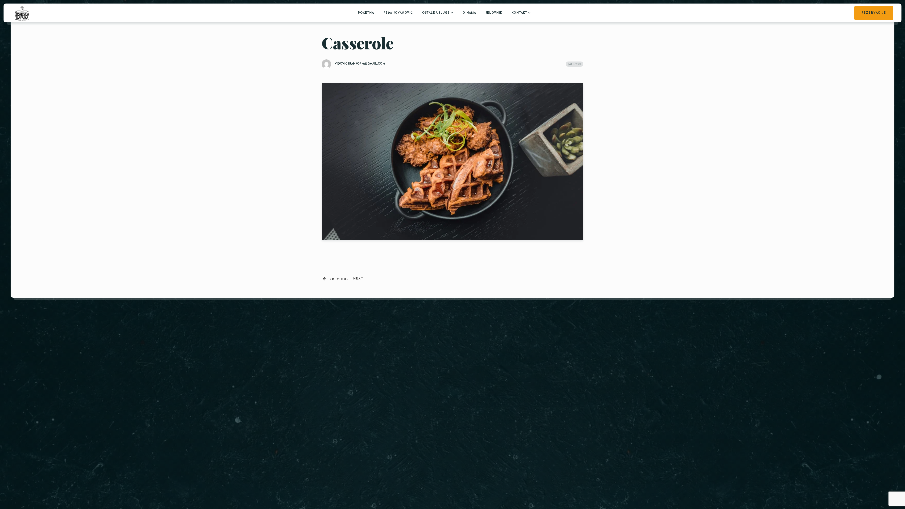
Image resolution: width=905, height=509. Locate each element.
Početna (366, 13)
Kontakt (519, 13)
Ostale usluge (436, 13)
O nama (469, 13)
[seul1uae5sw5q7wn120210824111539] (529, 375)
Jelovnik (493, 13)
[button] (570, 395)
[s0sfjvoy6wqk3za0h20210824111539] (550, 375)
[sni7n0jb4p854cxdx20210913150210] (507, 375)
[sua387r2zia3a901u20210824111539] (571, 375)
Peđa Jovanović (398, 13)
